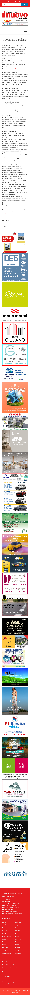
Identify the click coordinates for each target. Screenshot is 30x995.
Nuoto (17, 944)
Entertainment (6, 936)
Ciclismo (4, 930)
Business (4, 928)
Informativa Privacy (8, 982)
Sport (4, 956)
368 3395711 (15, 968)
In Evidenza (5, 939)
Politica (17, 947)
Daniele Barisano (15, 992)
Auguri (17, 925)
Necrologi (18, 942)
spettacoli (18, 953)
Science (4, 950)
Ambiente (18, 922)
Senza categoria (6, 953)
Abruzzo (4, 922)
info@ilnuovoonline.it (18, 69)
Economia (18, 933)
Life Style (18, 939)
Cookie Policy (6, 984)
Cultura (4, 933)
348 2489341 (7, 968)
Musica (4, 942)
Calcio (17, 928)
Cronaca (17, 930)
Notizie (4, 944)
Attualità (4, 925)
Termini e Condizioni (8, 980)
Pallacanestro (6, 947)
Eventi (17, 936)
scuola (17, 950)
